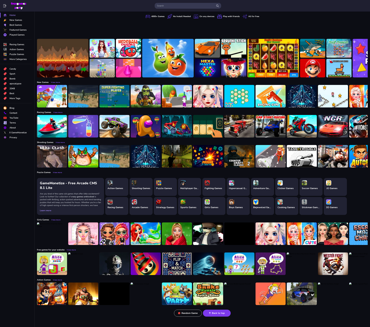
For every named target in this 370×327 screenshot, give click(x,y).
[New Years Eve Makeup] (333, 233)
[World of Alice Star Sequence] (271, 263)
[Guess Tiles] (102, 68)
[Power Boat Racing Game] (52, 126)
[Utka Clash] (52, 156)
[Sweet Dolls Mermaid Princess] (146, 233)
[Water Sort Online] (83, 126)
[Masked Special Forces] (114, 263)
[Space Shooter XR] (302, 96)
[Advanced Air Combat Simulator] (83, 96)
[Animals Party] (177, 294)
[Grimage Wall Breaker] (128, 68)
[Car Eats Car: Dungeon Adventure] (177, 126)
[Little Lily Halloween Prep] (233, 68)
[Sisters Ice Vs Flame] (302, 233)
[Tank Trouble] (302, 156)
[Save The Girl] (271, 294)
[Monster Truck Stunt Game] (114, 126)
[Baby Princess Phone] (239, 233)
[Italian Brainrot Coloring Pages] (312, 48)
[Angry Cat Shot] (83, 156)
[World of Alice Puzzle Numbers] (52, 263)
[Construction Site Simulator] (271, 156)
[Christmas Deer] (339, 68)
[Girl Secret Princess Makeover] (102, 48)
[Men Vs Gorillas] (333, 294)
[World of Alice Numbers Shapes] (302, 263)
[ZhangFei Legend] (83, 294)
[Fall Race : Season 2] (146, 126)
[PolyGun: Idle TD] (208, 156)
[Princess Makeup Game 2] (208, 96)
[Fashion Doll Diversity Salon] (52, 233)
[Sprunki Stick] (233, 48)
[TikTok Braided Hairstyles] (83, 233)
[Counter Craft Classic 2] (239, 156)
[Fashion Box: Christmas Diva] (177, 233)
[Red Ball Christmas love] (128, 48)
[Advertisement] (202, 28)
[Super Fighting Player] (114, 96)
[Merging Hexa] (239, 96)
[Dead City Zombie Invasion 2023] (333, 156)
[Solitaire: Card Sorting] (208, 126)
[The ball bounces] (177, 96)
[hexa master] (207, 68)
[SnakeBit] (83, 263)
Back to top (218, 313)
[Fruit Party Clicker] (168, 58)
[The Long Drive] (207, 48)
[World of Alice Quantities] (239, 263)
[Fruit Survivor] (146, 294)
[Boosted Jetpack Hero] (52, 294)
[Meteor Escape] (62, 58)
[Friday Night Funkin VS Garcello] (208, 233)
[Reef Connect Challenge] (339, 48)
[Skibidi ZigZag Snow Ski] (333, 96)
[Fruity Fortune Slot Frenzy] (273, 58)
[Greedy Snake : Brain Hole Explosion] (208, 294)
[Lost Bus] (177, 156)
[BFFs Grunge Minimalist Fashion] (114, 233)
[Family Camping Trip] (52, 96)
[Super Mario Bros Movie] (312, 68)
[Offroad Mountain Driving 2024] (302, 294)
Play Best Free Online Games (18, 5)
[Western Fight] (333, 263)
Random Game (190, 313)
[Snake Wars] (146, 263)
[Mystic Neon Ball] (208, 263)
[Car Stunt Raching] (271, 126)
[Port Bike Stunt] (302, 126)
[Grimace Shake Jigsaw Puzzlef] (239, 294)
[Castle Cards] (177, 263)
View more (55, 82)
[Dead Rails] (114, 294)
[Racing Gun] (271, 96)
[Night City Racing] (333, 126)
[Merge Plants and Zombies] (146, 96)
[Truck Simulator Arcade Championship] (239, 126)
